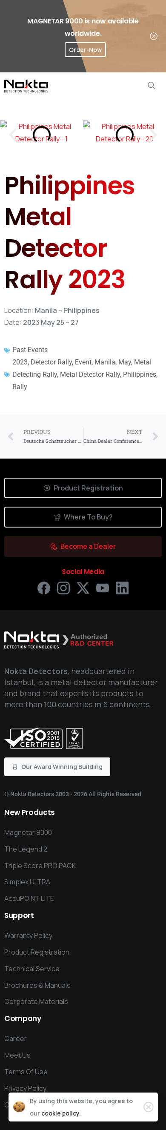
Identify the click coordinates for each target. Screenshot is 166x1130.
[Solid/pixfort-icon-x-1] (83, 587)
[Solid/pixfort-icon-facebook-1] (44, 587)
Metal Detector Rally (90, 374)
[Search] (151, 85)
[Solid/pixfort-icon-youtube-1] (102, 587)
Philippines (139, 374)
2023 (20, 362)
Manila (104, 362)
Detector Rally (51, 362)
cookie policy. (61, 1113)
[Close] (153, 36)
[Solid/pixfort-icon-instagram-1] (63, 587)
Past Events (30, 350)
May (124, 362)
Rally (19, 387)
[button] (12, 134)
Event (83, 362)
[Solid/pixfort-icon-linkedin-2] (122, 587)
